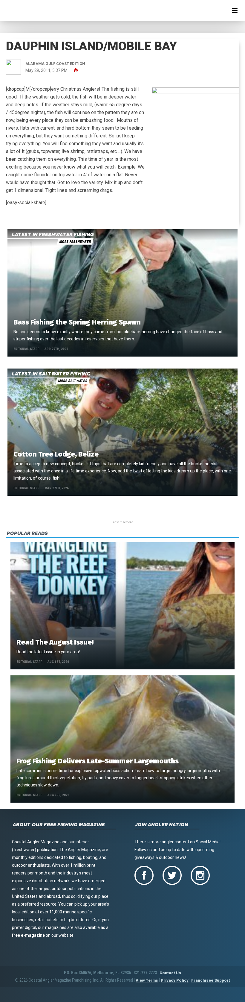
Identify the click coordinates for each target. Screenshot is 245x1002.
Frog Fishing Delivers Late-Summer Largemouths (97, 761)
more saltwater (73, 381)
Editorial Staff (26, 349)
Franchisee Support (210, 980)
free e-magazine (28, 935)
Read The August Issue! (55, 642)
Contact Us (170, 973)
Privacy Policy (175, 980)
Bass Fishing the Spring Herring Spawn (77, 322)
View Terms (147, 980)
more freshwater (75, 241)
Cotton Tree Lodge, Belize (56, 454)
